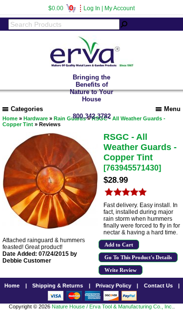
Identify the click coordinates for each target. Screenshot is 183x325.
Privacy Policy (113, 285)
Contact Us (158, 285)
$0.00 (60, 8)
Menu (172, 109)
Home (12, 285)
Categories (27, 109)
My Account (119, 8)
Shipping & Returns (57, 285)
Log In (91, 8)
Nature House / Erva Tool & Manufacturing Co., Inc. (112, 306)
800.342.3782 (92, 116)
